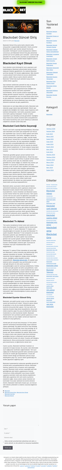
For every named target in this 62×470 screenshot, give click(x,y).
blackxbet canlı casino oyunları (52, 211)
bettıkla (55, 466)
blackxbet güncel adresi (51, 240)
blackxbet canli (50, 203)
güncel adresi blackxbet (50, 299)
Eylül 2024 (49, 152)
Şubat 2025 (50, 139)
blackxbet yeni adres (52, 276)
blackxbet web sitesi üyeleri (51, 274)
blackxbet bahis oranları (51, 197)
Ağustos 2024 (50, 154)
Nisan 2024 (49, 165)
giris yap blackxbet (50, 296)
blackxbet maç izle (51, 250)
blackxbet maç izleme (50, 252)
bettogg (33, 466)
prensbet (43, 466)
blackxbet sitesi (52, 265)
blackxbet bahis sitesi (50, 200)
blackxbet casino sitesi (51, 216)
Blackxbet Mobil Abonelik (51, 254)
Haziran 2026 (50, 131)
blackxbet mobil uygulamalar (52, 257)
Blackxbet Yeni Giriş (10, 394)
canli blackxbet (49, 284)
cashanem (27, 466)
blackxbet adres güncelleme (51, 188)
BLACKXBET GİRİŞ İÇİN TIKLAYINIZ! (31, 2)
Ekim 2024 (49, 149)
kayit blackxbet (50, 302)
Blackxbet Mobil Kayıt (50, 255)
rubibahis (49, 466)
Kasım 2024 (50, 147)
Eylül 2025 (49, 134)
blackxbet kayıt (49, 244)
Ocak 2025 (49, 142)
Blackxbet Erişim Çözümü (51, 220)
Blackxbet (7, 390)
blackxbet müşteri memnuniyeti (52, 259)
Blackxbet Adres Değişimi (51, 186)
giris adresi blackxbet (50, 291)
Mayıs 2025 (49, 136)
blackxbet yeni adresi (50, 278)
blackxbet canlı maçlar (50, 212)
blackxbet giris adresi (51, 223)
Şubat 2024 (50, 170)
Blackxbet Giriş (51, 236)
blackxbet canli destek (51, 207)
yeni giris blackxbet (50, 305)
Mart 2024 (49, 167)
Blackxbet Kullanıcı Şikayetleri (52, 246)
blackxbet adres (54, 184)
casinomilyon (31, 467)
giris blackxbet (49, 294)
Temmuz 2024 (50, 157)
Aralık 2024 (49, 144)
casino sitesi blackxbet (49, 287)
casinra (22, 466)
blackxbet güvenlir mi (50, 242)
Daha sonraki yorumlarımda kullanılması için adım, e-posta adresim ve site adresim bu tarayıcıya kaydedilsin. (22, 442)
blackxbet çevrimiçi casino (51, 282)
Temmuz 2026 (50, 129)
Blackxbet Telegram (50, 271)
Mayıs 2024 (50, 162)
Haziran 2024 (50, 160)
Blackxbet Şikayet (9, 395)
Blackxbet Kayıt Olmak (22, 392)
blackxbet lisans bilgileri (51, 248)
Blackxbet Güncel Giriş (10, 392)
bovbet (38, 466)
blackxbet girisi (51, 229)
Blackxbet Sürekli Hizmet (51, 267)
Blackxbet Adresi (50, 192)
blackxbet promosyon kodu (51, 262)
